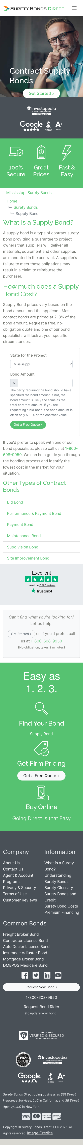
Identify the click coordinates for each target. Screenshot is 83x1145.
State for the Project (28, 355)
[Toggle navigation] (74, 8)
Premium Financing (61, 912)
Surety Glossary (58, 887)
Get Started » (41, 93)
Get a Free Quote (28, 424)
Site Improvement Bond (28, 558)
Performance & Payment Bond (34, 513)
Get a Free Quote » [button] (41, 775)
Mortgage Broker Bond (23, 959)
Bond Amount (22, 374)
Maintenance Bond (24, 535)
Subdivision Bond (22, 547)
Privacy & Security (19, 887)
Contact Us (13, 869)
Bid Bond (15, 502)
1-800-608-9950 (46, 641)
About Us (11, 862)
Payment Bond (20, 524)
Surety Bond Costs (61, 906)
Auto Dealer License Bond (26, 946)
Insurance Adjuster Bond (25, 952)
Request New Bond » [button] (41, 987)
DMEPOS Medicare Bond (25, 965)
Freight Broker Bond (21, 934)
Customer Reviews (20, 900)
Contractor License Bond (25, 940)
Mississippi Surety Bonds (29, 192)
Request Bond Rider (41, 1006)
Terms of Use (15, 893)
